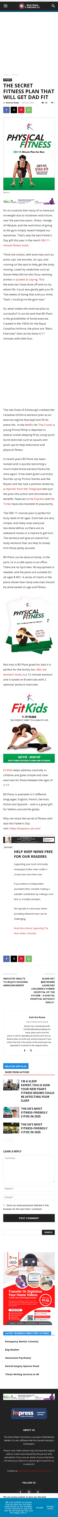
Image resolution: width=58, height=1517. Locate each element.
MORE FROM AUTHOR (17, 1072)
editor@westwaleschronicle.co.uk (34, 1470)
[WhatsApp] (28, 110)
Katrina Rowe (12, 102)
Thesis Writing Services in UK (22, 1374)
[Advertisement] (29, 41)
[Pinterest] (21, 110)
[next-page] (10, 1140)
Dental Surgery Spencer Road (22, 1366)
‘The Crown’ (45, 425)
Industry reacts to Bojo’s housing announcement (15, 982)
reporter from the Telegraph (23, 489)
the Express (36, 499)
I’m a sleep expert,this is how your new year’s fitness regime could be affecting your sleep (37, 1090)
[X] (14, 110)
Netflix (29, 425)
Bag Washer (12, 1349)
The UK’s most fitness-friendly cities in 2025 (34, 1112)
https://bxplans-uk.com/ (25, 828)
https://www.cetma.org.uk (37, 1022)
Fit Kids (8, 770)
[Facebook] (6, 110)
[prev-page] (5, 1140)
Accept (39, 1507)
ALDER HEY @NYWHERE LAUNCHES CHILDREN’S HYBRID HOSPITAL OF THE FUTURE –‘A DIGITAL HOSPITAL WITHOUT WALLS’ (42, 990)
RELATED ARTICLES (16, 1066)
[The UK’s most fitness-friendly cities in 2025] (11, 1112)
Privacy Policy (50, 1507)
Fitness (15, 74)
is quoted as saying (25, 279)
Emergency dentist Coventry (22, 1341)
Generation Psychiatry (18, 1357)
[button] (5, 6)
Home (6, 74)
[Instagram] (29, 1492)
